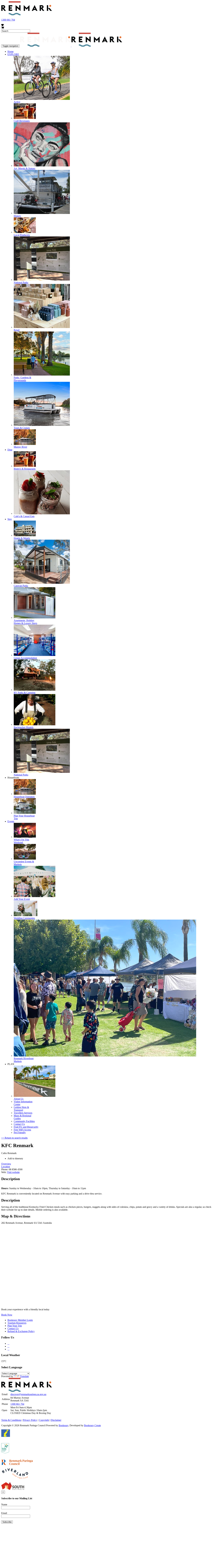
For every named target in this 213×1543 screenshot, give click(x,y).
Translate (24, 1376)
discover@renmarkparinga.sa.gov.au (28, 1394)
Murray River (20, 447)
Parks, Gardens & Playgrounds (22, 379)
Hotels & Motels (22, 538)
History (17, 216)
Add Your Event (22, 899)
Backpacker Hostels (23, 727)
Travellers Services (23, 1112)
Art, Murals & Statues (24, 168)
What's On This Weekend (21, 841)
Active (17, 101)
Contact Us (19, 1124)
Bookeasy (63, 1425)
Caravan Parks (21, 585)
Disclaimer (56, 1420)
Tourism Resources (16, 1323)
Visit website (13, 1172)
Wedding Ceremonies (24, 918)
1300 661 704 (8, 19)
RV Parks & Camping (24, 692)
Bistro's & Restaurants (25, 468)
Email (4, 1513)
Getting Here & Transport (21, 1108)
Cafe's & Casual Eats (24, 516)
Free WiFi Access (22, 1129)
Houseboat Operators (24, 796)
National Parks (21, 282)
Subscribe (7, 1522)
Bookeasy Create (92, 1425)
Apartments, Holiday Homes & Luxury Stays (25, 622)
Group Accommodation (25, 658)
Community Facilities (24, 1121)
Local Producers (22, 235)
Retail (16, 330)
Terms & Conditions (11, 1420)
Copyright (44, 1420)
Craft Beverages (22, 121)
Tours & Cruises (22, 428)
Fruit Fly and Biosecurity (26, 1127)
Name (4, 1504)
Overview (6, 1163)
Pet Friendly (20, 1132)
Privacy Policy (30, 1420)
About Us (18, 1098)
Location (5, 1166)
